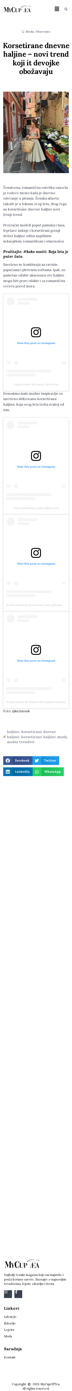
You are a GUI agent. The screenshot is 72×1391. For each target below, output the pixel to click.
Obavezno (43, 31)
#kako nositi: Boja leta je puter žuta (35, 254)
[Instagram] (8, 1294)
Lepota (9, 1330)
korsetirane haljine (38, 737)
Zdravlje (10, 1323)
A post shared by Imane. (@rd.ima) (36, 384)
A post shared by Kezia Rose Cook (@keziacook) (38, 605)
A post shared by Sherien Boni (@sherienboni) (36, 702)
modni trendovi (20, 742)
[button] (57, 9)
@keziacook (21, 711)
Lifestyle (10, 1317)
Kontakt (10, 1357)
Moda (30, 31)
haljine (13, 731)
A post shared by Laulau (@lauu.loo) (36, 508)
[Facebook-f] (18, 1294)
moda (62, 737)
